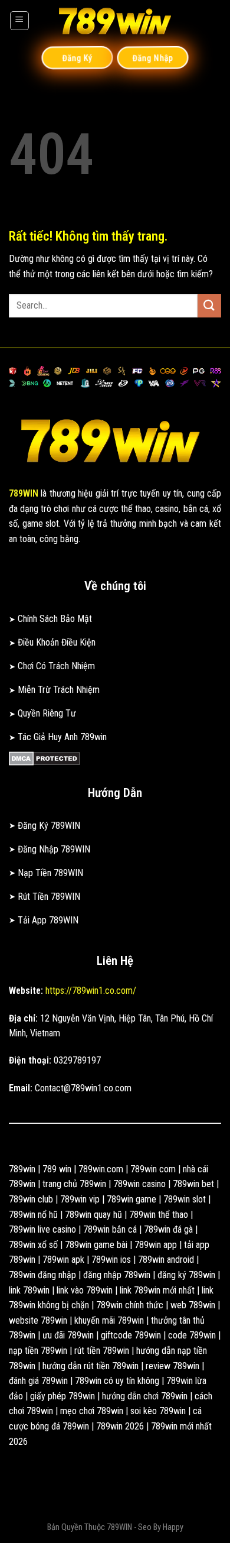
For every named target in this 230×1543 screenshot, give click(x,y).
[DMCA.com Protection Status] (44, 757)
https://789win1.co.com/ (90, 990)
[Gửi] (209, 305)
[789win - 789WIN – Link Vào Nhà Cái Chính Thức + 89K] (115, 20)
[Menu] (19, 20)
